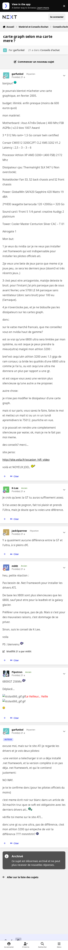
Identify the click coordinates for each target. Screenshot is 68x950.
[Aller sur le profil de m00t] (6, 567)
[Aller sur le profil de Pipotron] (6, 674)
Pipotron (17, 672)
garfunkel (19, 50)
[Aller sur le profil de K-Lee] (6, 490)
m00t (15, 566)
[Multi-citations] (4, 476)
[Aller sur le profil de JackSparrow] (6, 532)
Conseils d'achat (50, 50)
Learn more (6, 6)
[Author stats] (64, 75)
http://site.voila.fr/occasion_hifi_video (26, 460)
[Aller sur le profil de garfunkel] (5, 50)
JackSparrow (19, 530)
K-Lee (15, 488)
